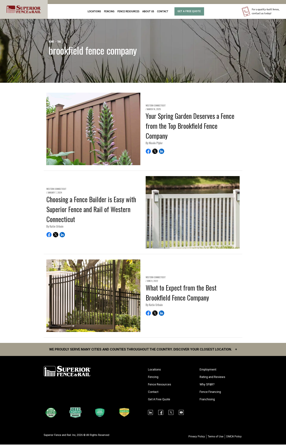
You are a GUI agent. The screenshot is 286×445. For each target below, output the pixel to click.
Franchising (207, 399)
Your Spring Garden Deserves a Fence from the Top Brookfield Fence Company (190, 126)
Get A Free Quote (189, 11)
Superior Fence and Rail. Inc (60, 435)
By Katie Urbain (54, 226)
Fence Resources (159, 384)
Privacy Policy (196, 436)
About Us (148, 11)
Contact (162, 11)
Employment (208, 369)
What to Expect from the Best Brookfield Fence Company (181, 293)
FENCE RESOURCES (128, 11)
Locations (94, 11)
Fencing (153, 377)
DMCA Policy (234, 436)
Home (51, 41)
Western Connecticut (156, 105)
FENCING (109, 11)
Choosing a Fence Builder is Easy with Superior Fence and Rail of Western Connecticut (91, 209)
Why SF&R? (207, 384)
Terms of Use (215, 436)
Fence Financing (210, 392)
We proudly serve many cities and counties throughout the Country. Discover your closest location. (143, 349)
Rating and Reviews (212, 377)
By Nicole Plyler (154, 143)
